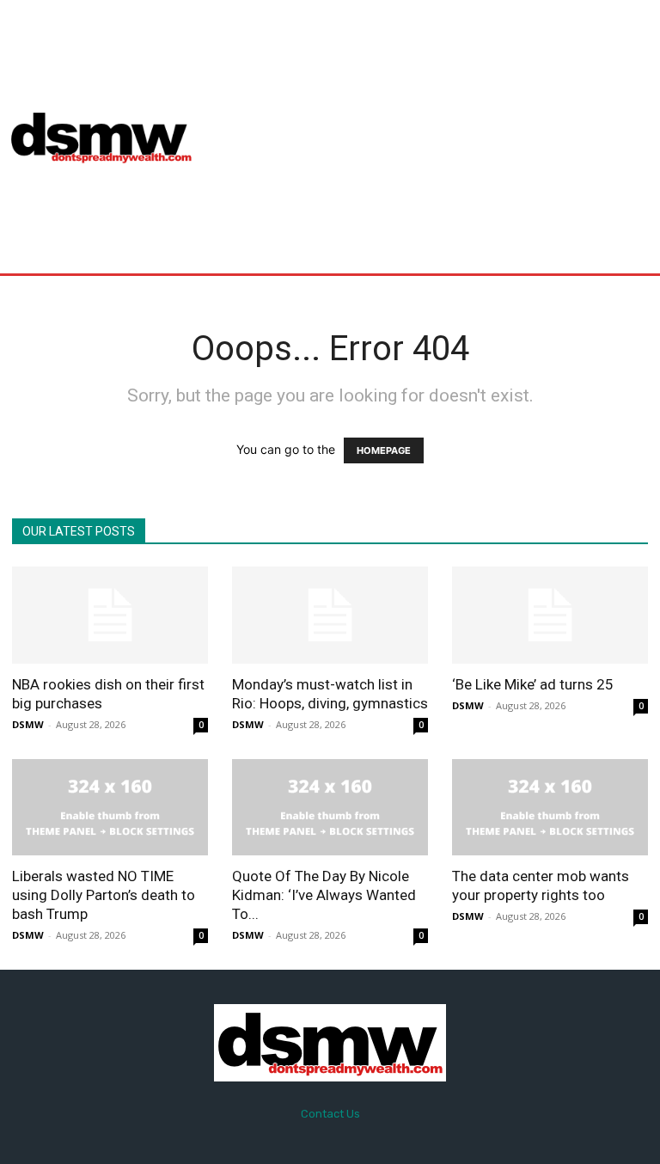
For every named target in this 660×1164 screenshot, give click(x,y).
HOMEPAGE (384, 450)
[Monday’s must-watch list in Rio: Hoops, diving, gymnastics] (330, 615)
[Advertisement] (434, 136)
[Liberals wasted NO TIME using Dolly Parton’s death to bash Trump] (110, 807)
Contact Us (330, 1113)
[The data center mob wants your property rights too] (550, 807)
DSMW (28, 724)
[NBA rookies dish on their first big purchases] (110, 615)
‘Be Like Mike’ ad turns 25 (533, 684)
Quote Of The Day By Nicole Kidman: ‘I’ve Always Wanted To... (324, 894)
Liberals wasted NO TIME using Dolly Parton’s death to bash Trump (103, 894)
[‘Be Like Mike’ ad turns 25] (550, 615)
